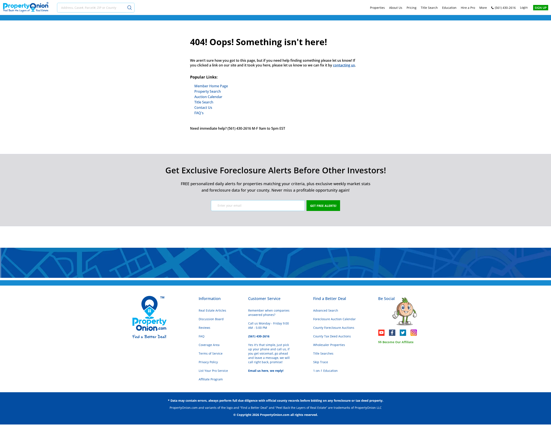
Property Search (207, 91)
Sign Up (541, 8)
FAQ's (199, 113)
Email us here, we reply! (265, 371)
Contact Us (203, 107)
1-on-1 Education (325, 371)
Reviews (204, 328)
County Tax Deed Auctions (332, 336)
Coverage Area (209, 345)
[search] (130, 7)
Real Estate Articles (212, 310)
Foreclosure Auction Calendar (334, 319)
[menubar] (428, 7)
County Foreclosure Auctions (333, 328)
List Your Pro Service (213, 371)
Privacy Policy (208, 362)
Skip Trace (320, 362)
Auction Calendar (208, 96)
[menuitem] (377, 7)
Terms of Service (211, 353)
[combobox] (92, 7)
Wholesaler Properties (329, 345)
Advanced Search (325, 310)
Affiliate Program (211, 379)
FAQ (201, 336)
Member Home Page (211, 86)
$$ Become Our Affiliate (395, 342)
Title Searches (323, 353)
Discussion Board (211, 319)
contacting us (344, 65)
